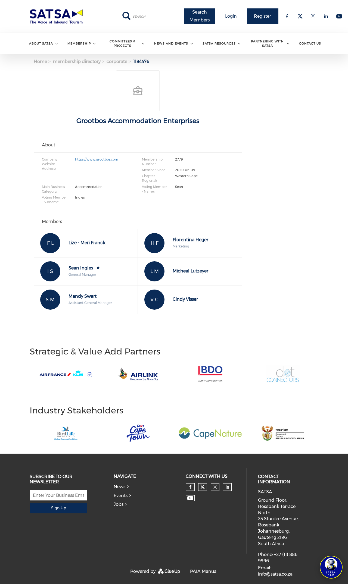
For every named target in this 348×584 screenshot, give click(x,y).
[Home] (58, 16)
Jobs (118, 504)
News (119, 486)
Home (40, 61)
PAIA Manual (204, 571)
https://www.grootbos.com (96, 159)
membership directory (77, 61)
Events (121, 495)
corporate (117, 61)
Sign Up (58, 507)
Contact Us (310, 43)
